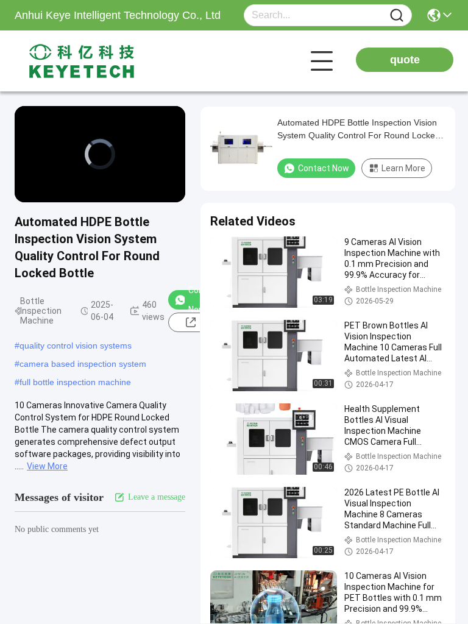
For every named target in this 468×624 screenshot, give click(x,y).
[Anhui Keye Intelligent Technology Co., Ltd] (82, 61)
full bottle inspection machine (75, 382)
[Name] (396, 15)
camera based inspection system (83, 364)
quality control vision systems (76, 345)
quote (405, 60)
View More (47, 466)
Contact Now (323, 168)
